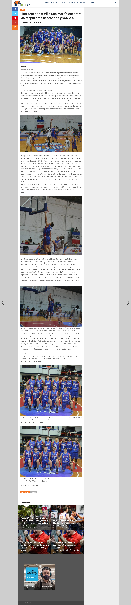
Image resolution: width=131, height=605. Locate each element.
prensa (23, 66)
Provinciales (56, 3)
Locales (45, 3)
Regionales (69, 3)
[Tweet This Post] (15, 13)
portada (34, 492)
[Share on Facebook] (15, 9)
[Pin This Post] (15, 18)
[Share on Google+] (15, 22)
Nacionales (82, 3)
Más (93, 3)
